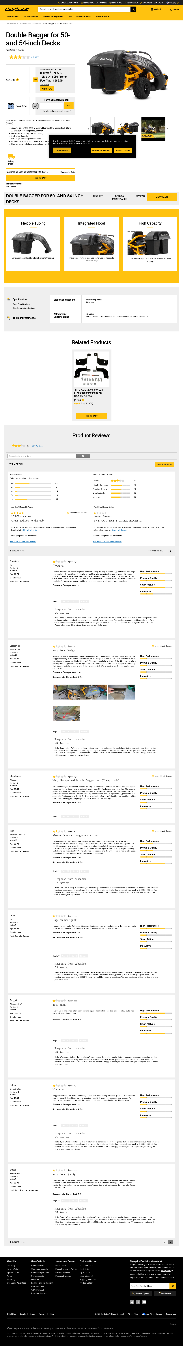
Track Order (85, 1269)
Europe (32, 1314)
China (51, 1314)
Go (68, 106)
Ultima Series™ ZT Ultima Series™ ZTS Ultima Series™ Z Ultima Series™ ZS (117, 315)
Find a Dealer (60, 1265)
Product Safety (86, 1283)
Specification (20, 299)
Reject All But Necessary (101, 150)
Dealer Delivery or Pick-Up (66, 1269)
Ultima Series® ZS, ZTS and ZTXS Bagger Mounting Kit (88, 391)
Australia (42, 1314)
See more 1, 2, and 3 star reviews (107, 541)
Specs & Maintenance (119, 197)
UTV (70, 17)
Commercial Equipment (53, 17)
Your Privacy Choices (154, 1314)
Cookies (173, 1324)
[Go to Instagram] (138, 1302)
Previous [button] (88, 129)
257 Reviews (38, 446)
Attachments (102, 17)
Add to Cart (40, 178)
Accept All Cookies (123, 150)
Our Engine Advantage (16, 1283)
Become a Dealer (62, 1272)
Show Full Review (30, 530)
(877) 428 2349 (86, 1265)
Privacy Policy (166, 1271)
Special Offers (13, 1272)
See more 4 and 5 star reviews (23, 541)
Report (84, 601)
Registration (132, 3)
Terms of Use (171, 1314)
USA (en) (172, 3)
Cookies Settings (62, 150)
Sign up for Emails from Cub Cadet (152, 1269)
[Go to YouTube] (144, 1302)
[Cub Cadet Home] (17, 9)
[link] (18, 446)
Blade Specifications (21, 304)
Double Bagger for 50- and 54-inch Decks (58, 23)
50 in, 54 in (94, 301)
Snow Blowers (31, 17)
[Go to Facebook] (132, 1302)
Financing (102, 3)
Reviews (140, 196)
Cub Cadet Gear (38, 1286)
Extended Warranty (69, 3)
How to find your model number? (57, 111)
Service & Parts (84, 17)
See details (44, 85)
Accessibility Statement (153, 3)
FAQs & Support (86, 1276)
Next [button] (167, 129)
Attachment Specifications (24, 308)
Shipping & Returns (88, 1279)
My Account (85, 1272)
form (152, 1274)
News (9, 1276)
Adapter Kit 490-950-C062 (22, 128)
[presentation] (66, 692)
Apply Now (47, 89)
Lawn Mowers (13, 17)
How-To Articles (13, 1269)
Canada (23, 1314)
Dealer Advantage (63, 1276)
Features (98, 196)
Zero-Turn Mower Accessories (30, 23)
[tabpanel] (127, 73)
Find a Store (116, 3)
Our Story (11, 1265)
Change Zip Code (67, 172)
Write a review (165, 465)
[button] (170, 1242)
